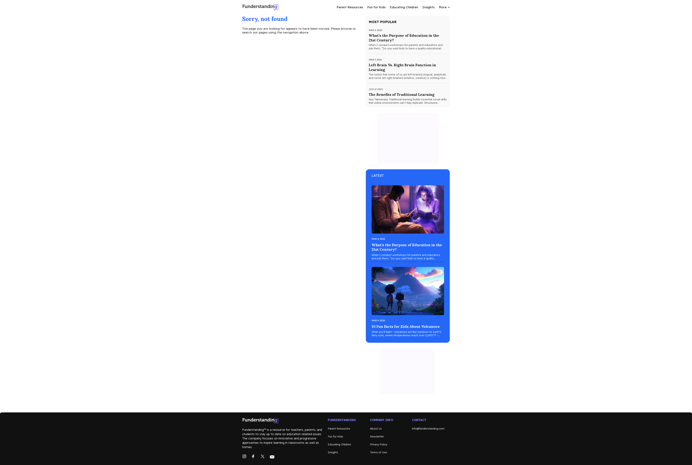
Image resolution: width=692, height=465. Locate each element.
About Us (376, 428)
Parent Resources (350, 7)
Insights (428, 7)
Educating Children (404, 7)
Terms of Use (378, 452)
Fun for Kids (376, 7)
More (443, 7)
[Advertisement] (408, 138)
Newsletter (377, 436)
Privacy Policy (378, 444)
